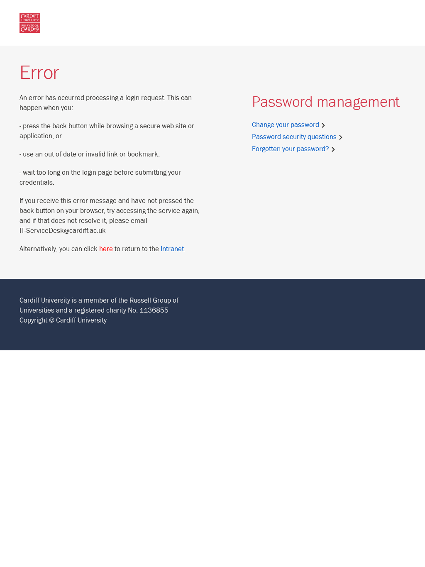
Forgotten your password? (291, 149)
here (106, 249)
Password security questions (295, 137)
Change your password (286, 125)
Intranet (172, 249)
